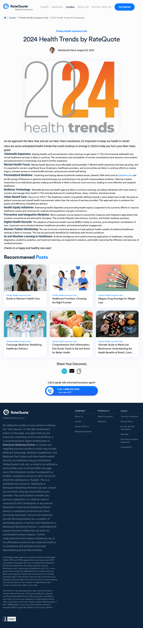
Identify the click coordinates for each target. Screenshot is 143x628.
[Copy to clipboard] (79, 371)
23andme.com (125, 175)
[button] (125, 7)
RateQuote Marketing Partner (19, 444)
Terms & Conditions (129, 417)
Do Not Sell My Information (127, 428)
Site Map (125, 434)
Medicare (57, 7)
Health (44, 7)
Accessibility (126, 447)
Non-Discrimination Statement (129, 440)
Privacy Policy (127, 422)
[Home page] (18, 7)
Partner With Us (101, 7)
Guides (70, 7)
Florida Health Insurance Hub (33, 18)
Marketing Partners (83, 432)
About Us (83, 7)
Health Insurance (105, 417)
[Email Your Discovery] (71, 371)
